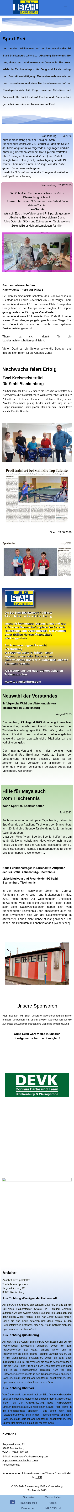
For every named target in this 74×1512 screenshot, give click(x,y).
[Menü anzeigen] (65, 8)
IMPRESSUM (53, 1508)
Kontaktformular (11, 1464)
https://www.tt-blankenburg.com (20, 1460)
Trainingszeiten (28, 1502)
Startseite (28, 1497)
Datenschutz (28, 1508)
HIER (38, 1477)
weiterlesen (25, 770)
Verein (52, 1502)
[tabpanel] (37, 71)
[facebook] (12, 1502)
